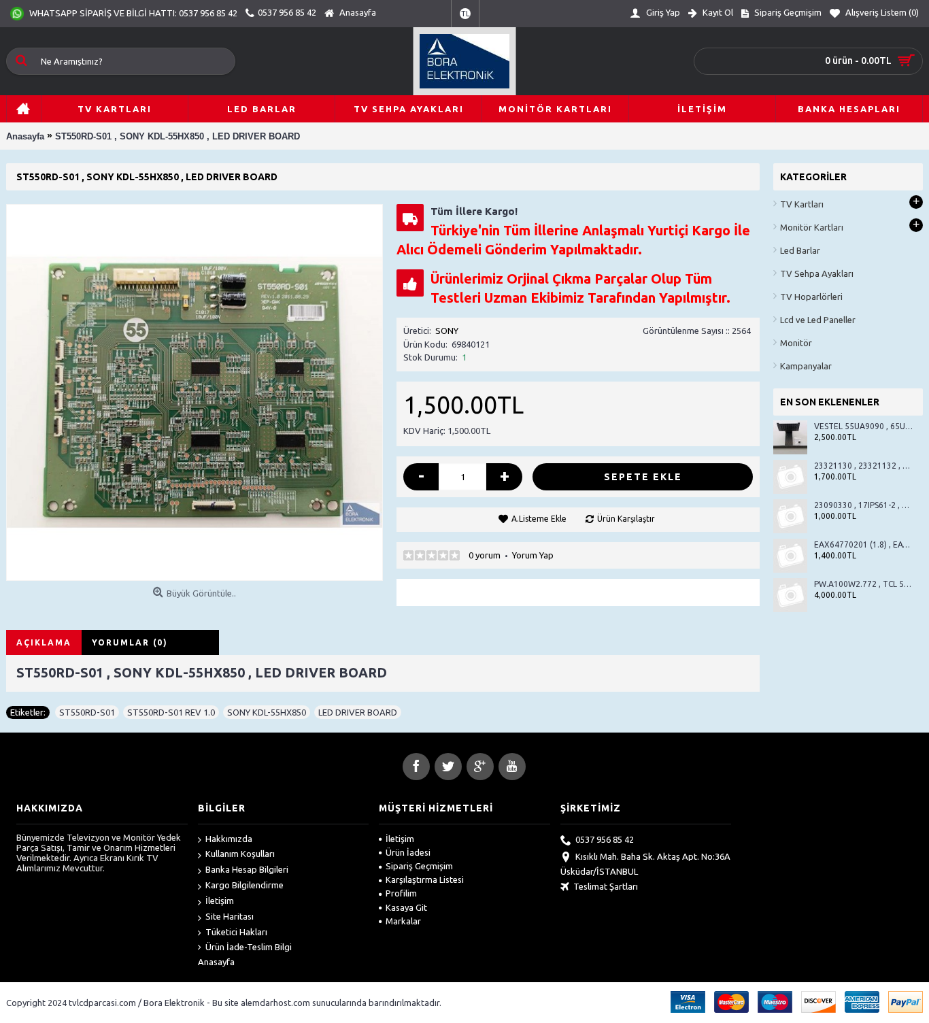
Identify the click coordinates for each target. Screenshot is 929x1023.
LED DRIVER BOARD (357, 712)
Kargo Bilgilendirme (244, 885)
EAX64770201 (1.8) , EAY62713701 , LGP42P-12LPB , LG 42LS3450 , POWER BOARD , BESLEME (863, 544)
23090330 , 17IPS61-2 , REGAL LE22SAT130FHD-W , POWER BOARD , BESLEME (863, 505)
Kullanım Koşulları (240, 853)
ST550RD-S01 (87, 712)
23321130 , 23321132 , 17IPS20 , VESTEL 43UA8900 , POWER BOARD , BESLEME (863, 465)
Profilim (401, 893)
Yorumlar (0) (130, 642)
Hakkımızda (228, 838)
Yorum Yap (533, 555)
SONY (446, 330)
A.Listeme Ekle (539, 518)
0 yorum (485, 555)
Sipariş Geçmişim (419, 866)
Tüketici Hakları (236, 932)
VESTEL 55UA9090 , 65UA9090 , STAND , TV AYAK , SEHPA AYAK (863, 426)
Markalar (403, 921)
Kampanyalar (806, 366)
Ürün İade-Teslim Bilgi (248, 947)
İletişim (219, 900)
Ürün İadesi (408, 852)
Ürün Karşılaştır (626, 518)
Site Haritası (229, 916)
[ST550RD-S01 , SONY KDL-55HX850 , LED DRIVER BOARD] (194, 392)
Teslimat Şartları (605, 886)
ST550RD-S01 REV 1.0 (171, 712)
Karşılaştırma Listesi (425, 879)
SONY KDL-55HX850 (266, 712)
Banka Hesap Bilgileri (246, 869)
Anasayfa (216, 962)
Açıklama (43, 642)
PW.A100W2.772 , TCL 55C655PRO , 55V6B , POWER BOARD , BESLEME (863, 584)
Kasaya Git (406, 907)
